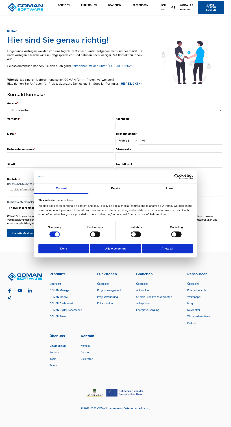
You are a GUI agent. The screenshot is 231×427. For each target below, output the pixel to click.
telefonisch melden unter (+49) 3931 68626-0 (104, 66)
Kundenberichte (196, 290)
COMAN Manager (60, 290)
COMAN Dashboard (61, 303)
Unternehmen (58, 345)
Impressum (115, 408)
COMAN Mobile (59, 296)
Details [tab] (115, 188)
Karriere (54, 352)
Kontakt (85, 345)
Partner (191, 323)
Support (85, 352)
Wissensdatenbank (198, 316)
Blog (190, 303)
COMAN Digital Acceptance (66, 309)
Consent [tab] (61, 188)
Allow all (167, 248)
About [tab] (170, 188)
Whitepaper (194, 296)
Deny (63, 248)
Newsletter (193, 309)
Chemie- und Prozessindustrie (154, 296)
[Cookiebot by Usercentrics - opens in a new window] (177, 176)
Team (53, 358)
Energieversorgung (147, 309)
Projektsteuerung (107, 296)
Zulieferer (87, 358)
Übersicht (55, 283)
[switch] (95, 234)
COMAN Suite (58, 316)
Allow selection (115, 248)
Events (54, 365)
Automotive (143, 290)
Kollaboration (105, 303)
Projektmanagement (109, 290)
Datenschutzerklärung (137, 408)
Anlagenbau (143, 303)
